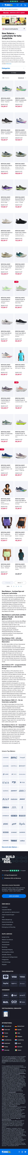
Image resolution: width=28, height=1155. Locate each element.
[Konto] (21, 5)
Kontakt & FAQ (5, 937)
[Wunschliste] (18, 5)
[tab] (13, 24)
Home (3, 16)
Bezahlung (4, 947)
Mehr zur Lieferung (13, 1105)
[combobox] (17, 78)
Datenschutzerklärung (7, 922)
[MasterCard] (6, 977)
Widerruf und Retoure (7, 939)
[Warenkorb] (25, 5)
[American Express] (22, 977)
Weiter (19, 582)
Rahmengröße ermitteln (8, 952)
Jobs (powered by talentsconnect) (10, 912)
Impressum (4, 907)
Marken (7, 16)
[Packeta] (22, 1002)
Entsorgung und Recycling (8, 927)
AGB (3, 917)
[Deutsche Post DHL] (6, 995)
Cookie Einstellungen (7, 924)
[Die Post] (22, 995)
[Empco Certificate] (6, 1014)
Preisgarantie (5, 959)
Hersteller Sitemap (6, 954)
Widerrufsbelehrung (7, 919)
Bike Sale (6, 12)
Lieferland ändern (22, 1073)
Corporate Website (6, 909)
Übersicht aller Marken (9, 847)
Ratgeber (4, 964)
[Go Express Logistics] (14, 1002)
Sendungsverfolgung (7, 949)
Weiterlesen (8, 63)
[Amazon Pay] (14, 984)
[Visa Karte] (14, 977)
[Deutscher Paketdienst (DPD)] (14, 995)
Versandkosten (5, 944)
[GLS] (6, 1002)
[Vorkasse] (22, 984)
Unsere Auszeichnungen (8, 914)
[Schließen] (24, 28)
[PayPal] (6, 984)
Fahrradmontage (6, 962)
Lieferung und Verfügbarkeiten (10, 957)
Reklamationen (5, 942)
